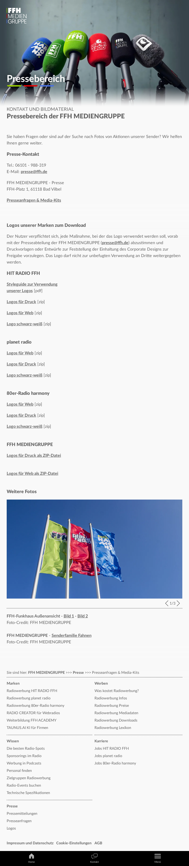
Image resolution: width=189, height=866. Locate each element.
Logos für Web (20, 313)
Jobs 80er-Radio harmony (115, 763)
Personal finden (19, 771)
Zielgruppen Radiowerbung (28, 778)
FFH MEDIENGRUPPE (46, 672)
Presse (78, 672)
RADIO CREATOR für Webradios (33, 713)
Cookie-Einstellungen (74, 843)
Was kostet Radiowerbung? (116, 691)
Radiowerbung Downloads (115, 720)
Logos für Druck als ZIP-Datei (34, 456)
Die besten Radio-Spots (26, 748)
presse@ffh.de (34, 172)
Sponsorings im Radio (24, 756)
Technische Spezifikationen (28, 793)
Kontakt (94, 862)
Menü (157, 862)
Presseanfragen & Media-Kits (34, 200)
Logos (11, 828)
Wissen (13, 741)
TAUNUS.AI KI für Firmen (27, 728)
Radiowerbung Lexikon (112, 728)
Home (31, 862)
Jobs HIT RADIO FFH (111, 748)
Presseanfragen (19, 821)
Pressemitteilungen (22, 813)
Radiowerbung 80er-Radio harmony (35, 705)
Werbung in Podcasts (24, 763)
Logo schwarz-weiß (24, 324)
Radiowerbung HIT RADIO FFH (32, 691)
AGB (98, 843)
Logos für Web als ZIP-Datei (32, 474)
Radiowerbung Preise (111, 705)
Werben (101, 683)
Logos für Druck (21, 302)
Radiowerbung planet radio (28, 698)
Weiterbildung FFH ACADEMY (31, 720)
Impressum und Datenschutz (30, 843)
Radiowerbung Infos (110, 698)
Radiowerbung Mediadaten (116, 713)
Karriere (101, 741)
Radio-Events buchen (24, 785)
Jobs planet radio (108, 756)
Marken (13, 683)
